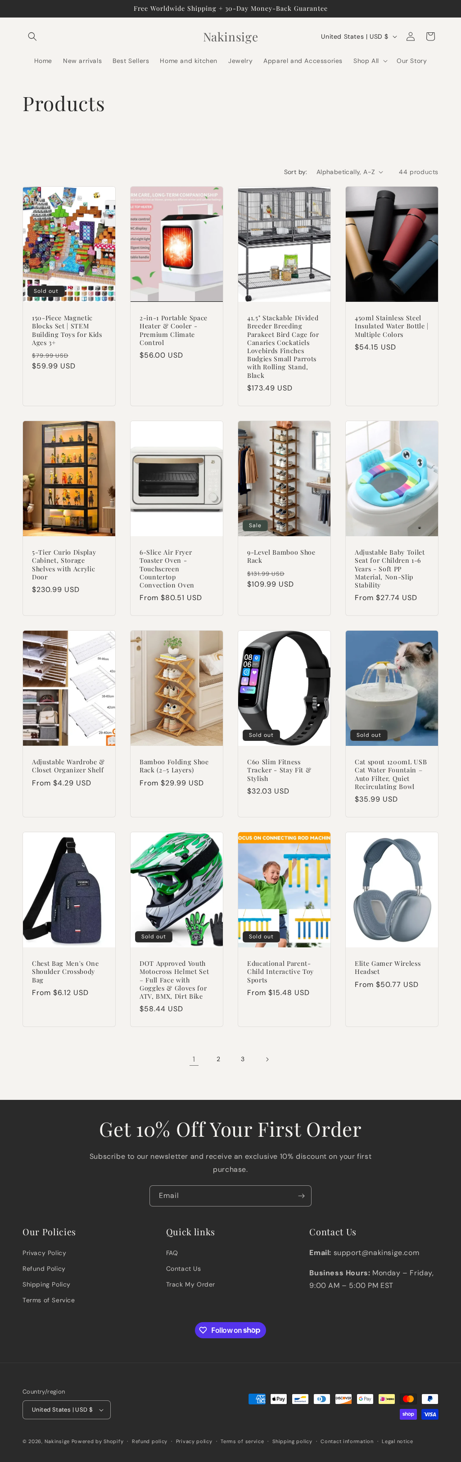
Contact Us (183, 1269)
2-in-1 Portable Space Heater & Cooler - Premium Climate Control (174, 330)
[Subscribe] (301, 1195)
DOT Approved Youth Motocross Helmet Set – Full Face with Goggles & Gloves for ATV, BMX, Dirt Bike (174, 980)
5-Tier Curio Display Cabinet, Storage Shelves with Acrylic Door (64, 564)
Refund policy (149, 1441)
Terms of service (242, 1441)
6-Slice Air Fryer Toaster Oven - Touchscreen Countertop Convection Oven (167, 568)
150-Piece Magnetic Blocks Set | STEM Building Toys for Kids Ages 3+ (67, 330)
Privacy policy (194, 1441)
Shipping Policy (47, 1284)
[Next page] (267, 1059)
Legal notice (397, 1441)
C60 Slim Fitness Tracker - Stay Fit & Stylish (279, 770)
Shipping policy (292, 1441)
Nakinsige (57, 1441)
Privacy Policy (44, 1253)
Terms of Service (49, 1300)
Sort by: (295, 172)
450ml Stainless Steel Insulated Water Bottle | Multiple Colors (392, 326)
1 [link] (194, 1059)
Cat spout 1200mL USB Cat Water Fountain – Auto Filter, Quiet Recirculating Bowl (391, 774)
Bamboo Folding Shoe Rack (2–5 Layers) (174, 766)
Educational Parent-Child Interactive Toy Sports (280, 972)
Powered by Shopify (98, 1441)
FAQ (172, 1253)
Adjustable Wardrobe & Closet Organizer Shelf (68, 766)
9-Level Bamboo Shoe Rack (281, 556)
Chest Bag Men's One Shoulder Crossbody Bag (65, 972)
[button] (32, 36)
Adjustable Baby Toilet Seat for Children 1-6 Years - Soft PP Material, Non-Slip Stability (390, 568)
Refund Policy (44, 1269)
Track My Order (190, 1284)
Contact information (347, 1441)
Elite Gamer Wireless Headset (387, 968)
